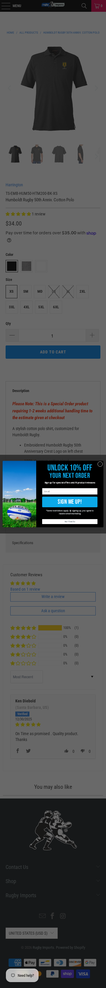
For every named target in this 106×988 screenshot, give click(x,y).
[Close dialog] (100, 464)
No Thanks (70, 521)
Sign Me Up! (70, 501)
